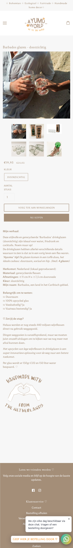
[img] (33, 490)
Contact (36, 507)
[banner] (36, 23)
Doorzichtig (16, 177)
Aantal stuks (8, 187)
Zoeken (36, 546)
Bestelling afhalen (36, 513)
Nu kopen (36, 217)
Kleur (8, 169)
